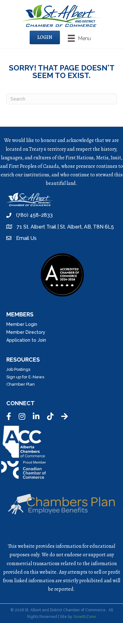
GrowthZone (84, 616)
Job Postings (18, 369)
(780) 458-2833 (34, 215)
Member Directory (25, 332)
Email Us (26, 238)
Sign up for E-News (25, 377)
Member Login (21, 324)
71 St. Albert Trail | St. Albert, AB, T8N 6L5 (65, 227)
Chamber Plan (20, 384)
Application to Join (26, 340)
